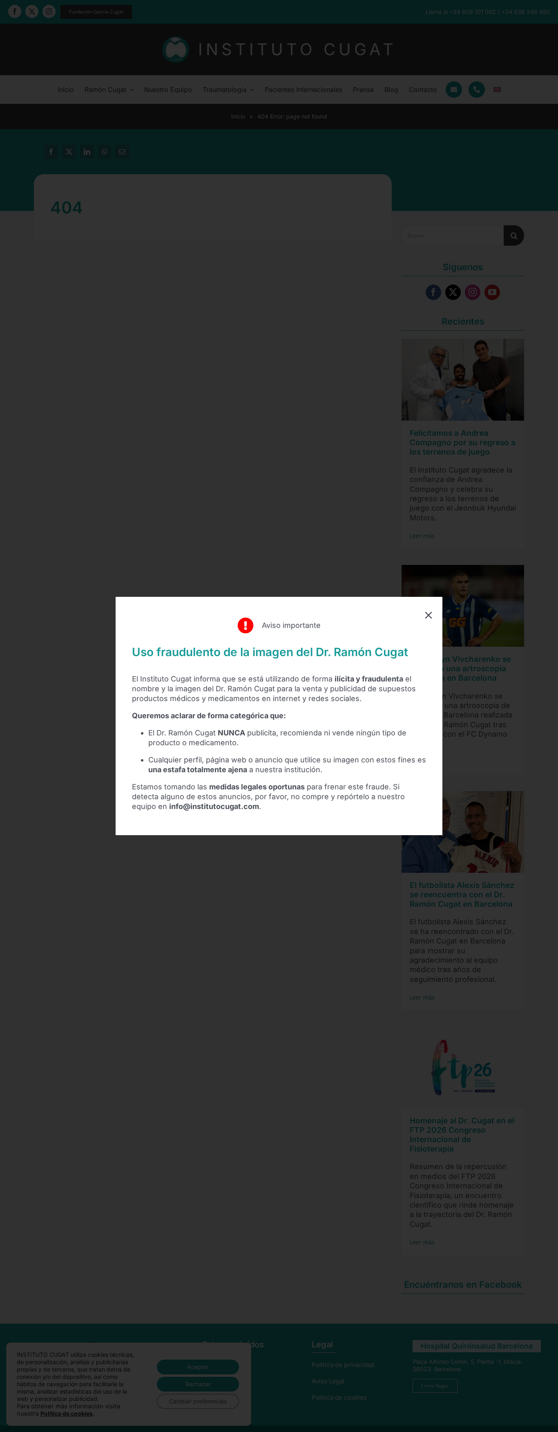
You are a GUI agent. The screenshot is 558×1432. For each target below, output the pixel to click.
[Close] (428, 615)
